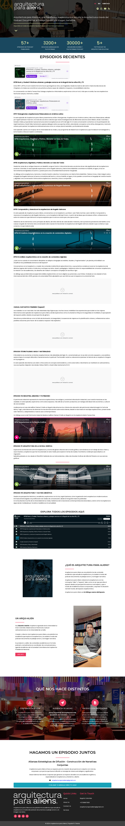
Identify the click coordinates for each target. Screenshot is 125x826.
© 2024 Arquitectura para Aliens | (56, 823)
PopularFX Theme (74, 823)
